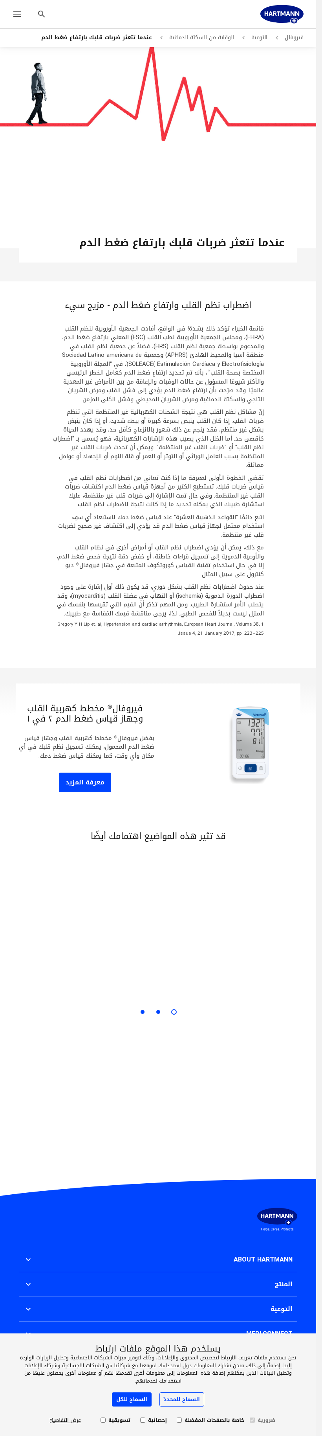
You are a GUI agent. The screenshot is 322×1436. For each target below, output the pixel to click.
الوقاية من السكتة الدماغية (201, 37)
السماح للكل (131, 1399)
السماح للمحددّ (182, 1399)
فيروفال (294, 37)
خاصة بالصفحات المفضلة (214, 1420)
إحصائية (157, 1420)
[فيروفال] (282, 14)
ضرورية (266, 1420)
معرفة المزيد (85, 782)
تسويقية (119, 1420)
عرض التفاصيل (65, 1420)
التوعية (259, 37)
